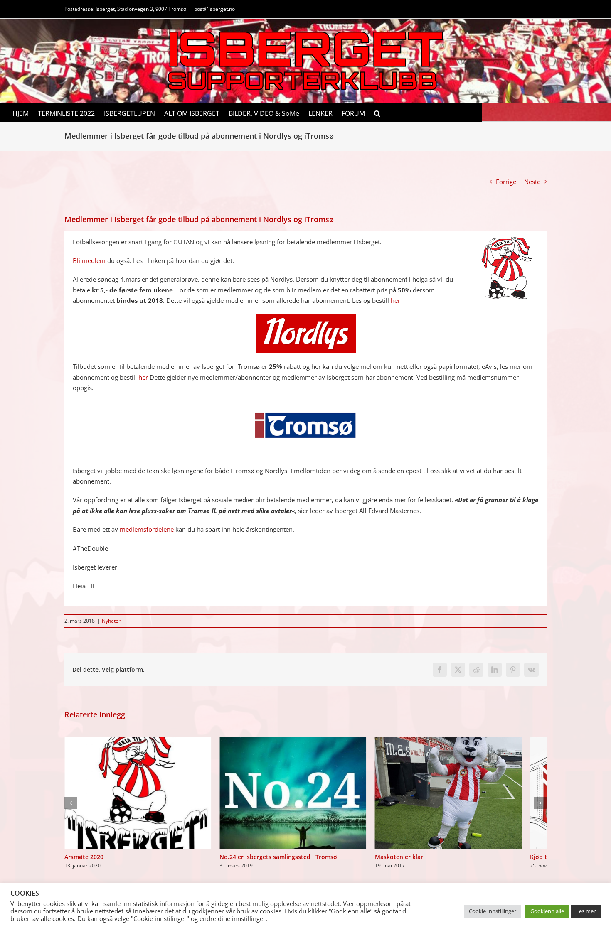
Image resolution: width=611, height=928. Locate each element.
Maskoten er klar (416, 863)
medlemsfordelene (147, 529)
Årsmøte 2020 (83, 863)
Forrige (506, 181)
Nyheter (111, 620)
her (395, 300)
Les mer (586, 911)
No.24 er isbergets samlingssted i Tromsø (286, 863)
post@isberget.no (214, 8)
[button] (377, 112)
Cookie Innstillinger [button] (492, 911)
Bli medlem (89, 260)
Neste (532, 181)
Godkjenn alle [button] (547, 911)
